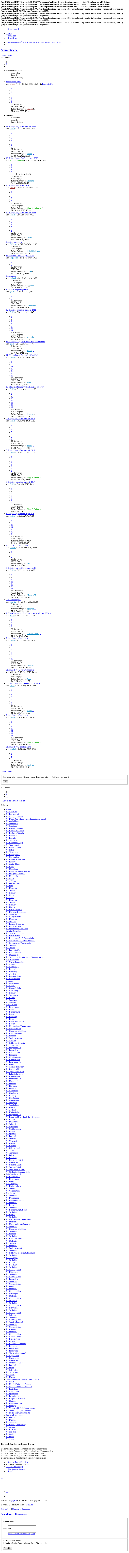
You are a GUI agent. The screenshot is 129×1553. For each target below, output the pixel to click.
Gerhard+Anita (33, 634)
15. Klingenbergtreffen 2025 (17, 185)
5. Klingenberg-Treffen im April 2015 (21, 568)
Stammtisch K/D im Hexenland (18, 747)
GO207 (13, 548)
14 (12, 373)
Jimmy (29, 679)
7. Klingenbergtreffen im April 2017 (20, 482)
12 (12, 369)
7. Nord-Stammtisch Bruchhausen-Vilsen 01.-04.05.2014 (28, 613)
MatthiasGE (32, 595)
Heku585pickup (33, 251)
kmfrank (13, 278)
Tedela (12, 129)
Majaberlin (14, 258)
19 (12, 588)
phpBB (14, 1500)
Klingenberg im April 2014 (17, 638)
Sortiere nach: (30, 777)
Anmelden (6, 1514)
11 (12, 330)
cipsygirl (13, 602)
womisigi (30, 337)
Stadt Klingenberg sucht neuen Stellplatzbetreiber (25, 341)
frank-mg (30, 765)
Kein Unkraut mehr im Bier (17, 545)
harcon (29, 154)
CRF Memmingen (13, 600)
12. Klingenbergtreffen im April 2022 (21, 310)
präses (29, 271)
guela (12, 292)
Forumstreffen (47, 84)
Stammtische (9, 50)
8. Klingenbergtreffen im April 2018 (20, 450)
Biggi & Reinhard (17, 160)
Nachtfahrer (31, 305)
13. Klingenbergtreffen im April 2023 (21, 126)
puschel (13, 749)
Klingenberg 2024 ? (14, 242)
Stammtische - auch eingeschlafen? (20, 255)
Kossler (30, 414)
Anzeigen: (7, 777)
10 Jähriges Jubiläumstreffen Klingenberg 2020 (25, 387)
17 (12, 407)
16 (12, 405)
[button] (7, 66)
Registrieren (21, 1514)
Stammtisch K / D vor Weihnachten (20, 670)
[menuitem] (9, 33)
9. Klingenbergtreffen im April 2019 (20, 418)
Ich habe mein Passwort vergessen (21, 1533)
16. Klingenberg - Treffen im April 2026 (22, 158)
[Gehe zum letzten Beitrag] (36, 109)
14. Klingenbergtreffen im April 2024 (21, 212)
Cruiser (12, 84)
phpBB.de (29, 1505)
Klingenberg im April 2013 (17, 715)
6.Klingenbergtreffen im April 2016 (20, 514)
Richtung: (56, 777)
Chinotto (30, 181)
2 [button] (6, 64)
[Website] (7, 1492)
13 (12, 371)
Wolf (29, 382)
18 (12, 586)
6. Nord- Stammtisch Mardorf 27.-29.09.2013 (24, 683)
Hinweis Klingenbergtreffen (17, 289)
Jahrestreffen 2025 (13, 82)
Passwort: (7, 1529)
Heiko (12, 615)
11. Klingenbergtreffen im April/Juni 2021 (22, 355)
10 (12, 328)
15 (12, 375)
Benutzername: (9, 1522)
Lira (28, 563)
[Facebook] (7, 1494)
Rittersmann (11, 276)
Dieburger (14, 244)
